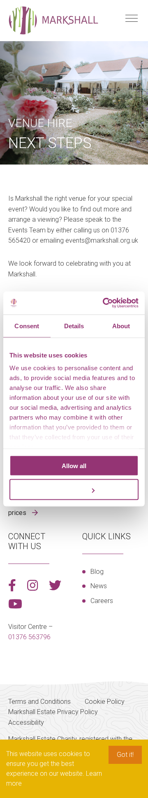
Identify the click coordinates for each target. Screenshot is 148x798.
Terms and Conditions (39, 701)
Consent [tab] (26, 325)
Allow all (74, 465)
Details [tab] (74, 325)
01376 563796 (29, 637)
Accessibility (26, 722)
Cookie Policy (105, 701)
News (98, 586)
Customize (69, 489)
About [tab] (121, 325)
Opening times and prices (35, 508)
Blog (97, 571)
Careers (101, 601)
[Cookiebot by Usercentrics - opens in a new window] (104, 303)
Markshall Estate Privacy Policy (53, 712)
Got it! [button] (125, 755)
